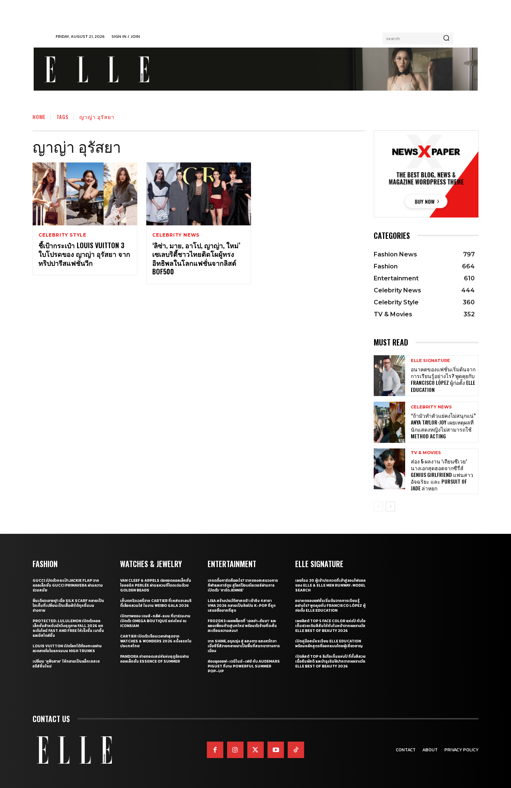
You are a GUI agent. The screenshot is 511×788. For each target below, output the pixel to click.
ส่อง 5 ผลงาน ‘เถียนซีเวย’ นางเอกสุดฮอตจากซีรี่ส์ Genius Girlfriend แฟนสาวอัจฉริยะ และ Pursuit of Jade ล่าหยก (442, 474)
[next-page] (390, 506)
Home (39, 117)
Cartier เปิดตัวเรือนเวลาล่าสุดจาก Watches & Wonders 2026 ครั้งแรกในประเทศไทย (156, 641)
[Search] (446, 39)
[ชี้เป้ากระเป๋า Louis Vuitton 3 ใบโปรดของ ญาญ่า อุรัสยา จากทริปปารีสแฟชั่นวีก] (85, 193)
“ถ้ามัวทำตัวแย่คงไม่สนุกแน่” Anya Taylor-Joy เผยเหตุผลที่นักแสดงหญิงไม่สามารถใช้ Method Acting (443, 425)
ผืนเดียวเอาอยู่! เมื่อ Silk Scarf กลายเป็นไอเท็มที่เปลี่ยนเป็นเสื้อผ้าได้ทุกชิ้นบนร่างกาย (68, 605)
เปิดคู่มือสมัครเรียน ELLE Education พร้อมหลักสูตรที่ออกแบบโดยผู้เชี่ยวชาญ (328, 643)
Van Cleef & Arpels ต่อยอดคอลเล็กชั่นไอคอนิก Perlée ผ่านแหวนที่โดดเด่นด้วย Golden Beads (155, 585)
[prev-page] (378, 506)
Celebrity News (175, 235)
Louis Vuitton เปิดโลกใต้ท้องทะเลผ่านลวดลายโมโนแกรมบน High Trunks (67, 648)
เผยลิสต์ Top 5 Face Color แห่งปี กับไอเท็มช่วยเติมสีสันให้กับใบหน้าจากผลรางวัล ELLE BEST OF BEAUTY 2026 (330, 625)
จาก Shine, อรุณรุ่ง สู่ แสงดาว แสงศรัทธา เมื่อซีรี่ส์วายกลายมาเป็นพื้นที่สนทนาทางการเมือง (244, 646)
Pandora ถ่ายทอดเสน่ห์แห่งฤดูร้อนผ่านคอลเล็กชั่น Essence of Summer (154, 659)
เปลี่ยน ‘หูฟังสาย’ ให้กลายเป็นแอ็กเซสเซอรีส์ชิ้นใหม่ (66, 663)
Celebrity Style (62, 235)
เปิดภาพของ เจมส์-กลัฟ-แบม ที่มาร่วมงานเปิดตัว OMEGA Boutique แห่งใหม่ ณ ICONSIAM (155, 621)
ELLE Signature (430, 361)
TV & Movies (426, 453)
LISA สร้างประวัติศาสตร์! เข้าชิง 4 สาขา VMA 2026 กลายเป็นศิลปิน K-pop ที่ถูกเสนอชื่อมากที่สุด (242, 605)
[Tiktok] (296, 750)
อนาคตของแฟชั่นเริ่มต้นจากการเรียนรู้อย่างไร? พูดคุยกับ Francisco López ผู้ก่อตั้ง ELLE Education (443, 379)
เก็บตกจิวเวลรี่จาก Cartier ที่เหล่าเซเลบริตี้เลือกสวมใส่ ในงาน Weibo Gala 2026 (156, 603)
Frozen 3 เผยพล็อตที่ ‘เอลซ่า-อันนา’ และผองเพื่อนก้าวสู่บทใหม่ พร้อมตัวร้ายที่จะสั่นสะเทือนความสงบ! (242, 625)
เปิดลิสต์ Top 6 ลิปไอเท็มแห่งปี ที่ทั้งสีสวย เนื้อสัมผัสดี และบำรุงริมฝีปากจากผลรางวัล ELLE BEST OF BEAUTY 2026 (330, 661)
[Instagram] (235, 750)
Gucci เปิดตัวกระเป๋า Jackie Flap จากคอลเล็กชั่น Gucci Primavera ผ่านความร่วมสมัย (68, 585)
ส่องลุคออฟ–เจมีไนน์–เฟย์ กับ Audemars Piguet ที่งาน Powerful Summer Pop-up (244, 666)
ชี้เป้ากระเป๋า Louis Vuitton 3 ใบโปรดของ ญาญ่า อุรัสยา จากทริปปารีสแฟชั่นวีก (84, 254)
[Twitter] (255, 750)
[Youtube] (275, 750)
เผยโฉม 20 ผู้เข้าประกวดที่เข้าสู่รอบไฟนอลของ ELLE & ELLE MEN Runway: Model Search (330, 585)
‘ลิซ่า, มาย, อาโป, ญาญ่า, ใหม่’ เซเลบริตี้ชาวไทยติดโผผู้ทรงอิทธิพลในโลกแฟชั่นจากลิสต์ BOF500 (196, 258)
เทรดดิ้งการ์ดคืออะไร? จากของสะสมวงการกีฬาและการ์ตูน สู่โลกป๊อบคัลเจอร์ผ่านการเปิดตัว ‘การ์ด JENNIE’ (243, 585)
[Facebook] (215, 750)
